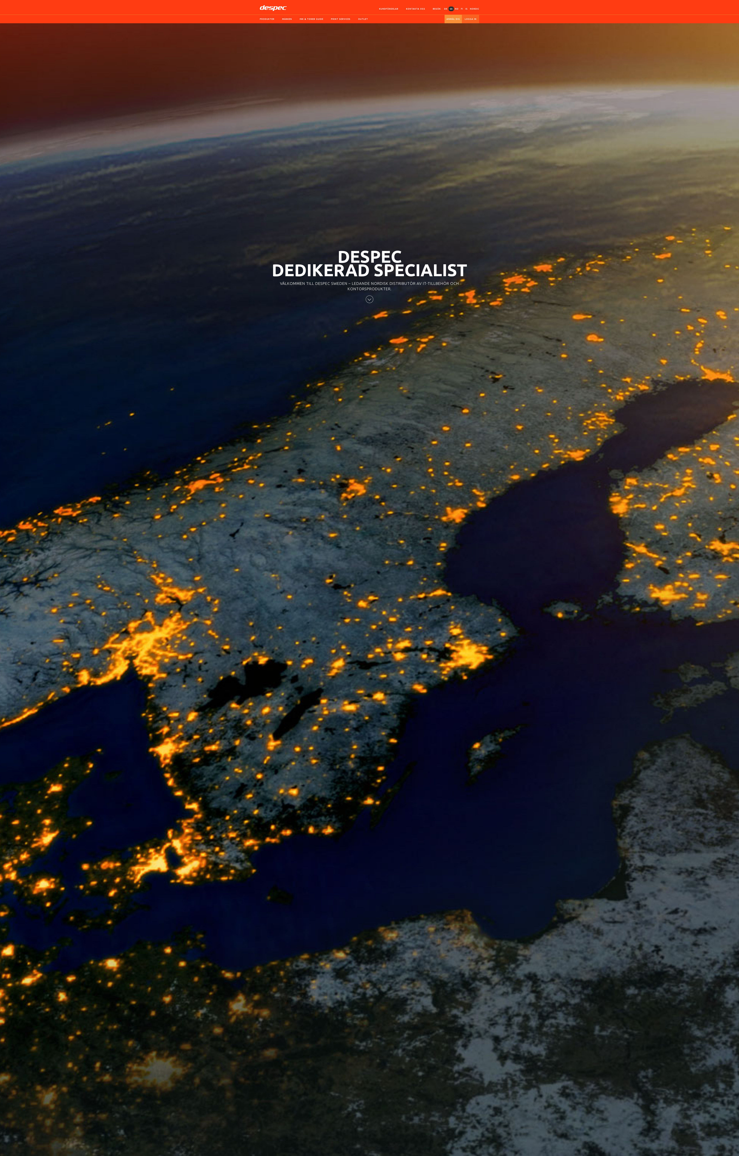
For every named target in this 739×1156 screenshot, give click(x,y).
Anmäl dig (453, 19)
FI (462, 9)
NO (457, 9)
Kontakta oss (415, 9)
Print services (340, 19)
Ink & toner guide (311, 19)
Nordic (474, 9)
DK (445, 9)
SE (451, 9)
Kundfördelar (388, 9)
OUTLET (363, 19)
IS (466, 9)
